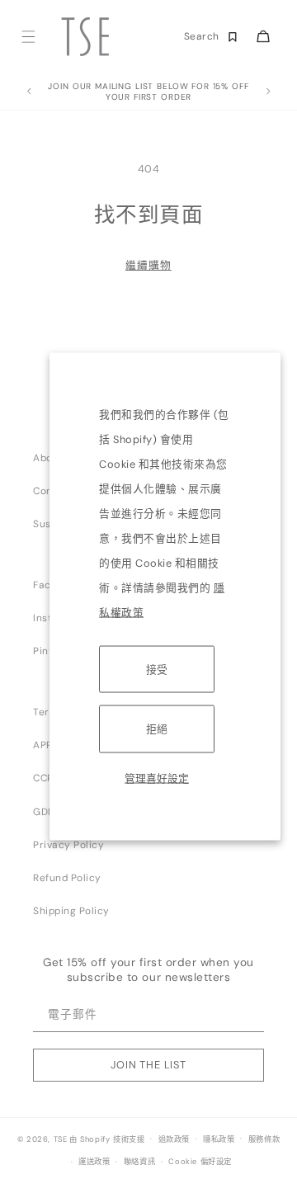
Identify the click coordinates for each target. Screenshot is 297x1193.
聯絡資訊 (139, 1162)
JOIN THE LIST (148, 1065)
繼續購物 (148, 265)
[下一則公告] (268, 91)
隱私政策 (218, 1139)
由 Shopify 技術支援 (106, 1138)
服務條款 (264, 1139)
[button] (27, 36)
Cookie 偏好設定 (200, 1162)
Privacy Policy (68, 844)
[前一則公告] (29, 91)
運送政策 (94, 1162)
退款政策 (174, 1139)
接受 (156, 670)
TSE (61, 1138)
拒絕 (156, 729)
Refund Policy (67, 877)
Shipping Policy (71, 910)
